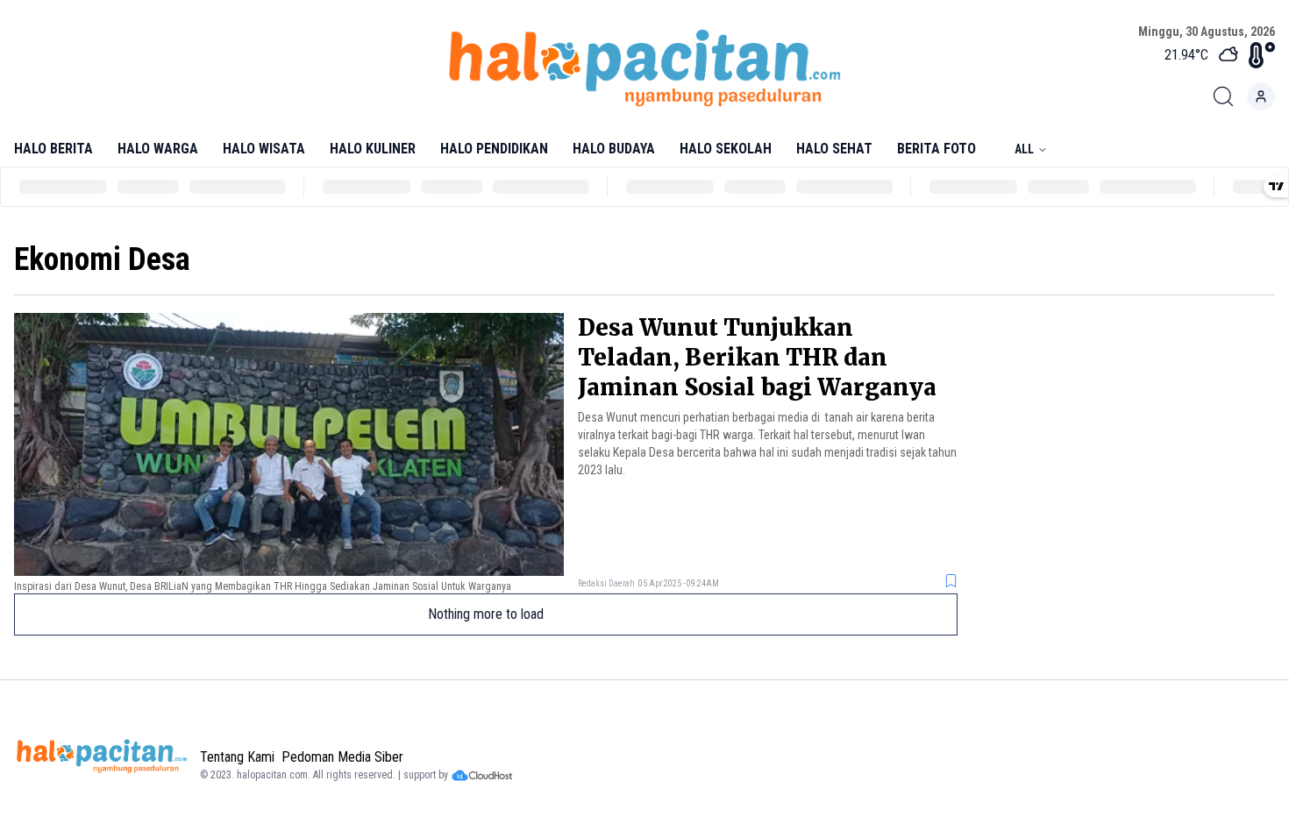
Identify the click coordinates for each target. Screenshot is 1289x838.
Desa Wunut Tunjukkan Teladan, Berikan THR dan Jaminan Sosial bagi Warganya (757, 357)
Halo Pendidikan (494, 148)
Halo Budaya (614, 148)
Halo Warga (158, 148)
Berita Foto (936, 148)
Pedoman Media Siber (342, 757)
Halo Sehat (834, 148)
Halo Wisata (264, 148)
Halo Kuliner (373, 148)
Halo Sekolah (726, 148)
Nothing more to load (486, 614)
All (1024, 149)
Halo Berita (53, 148)
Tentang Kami (237, 757)
